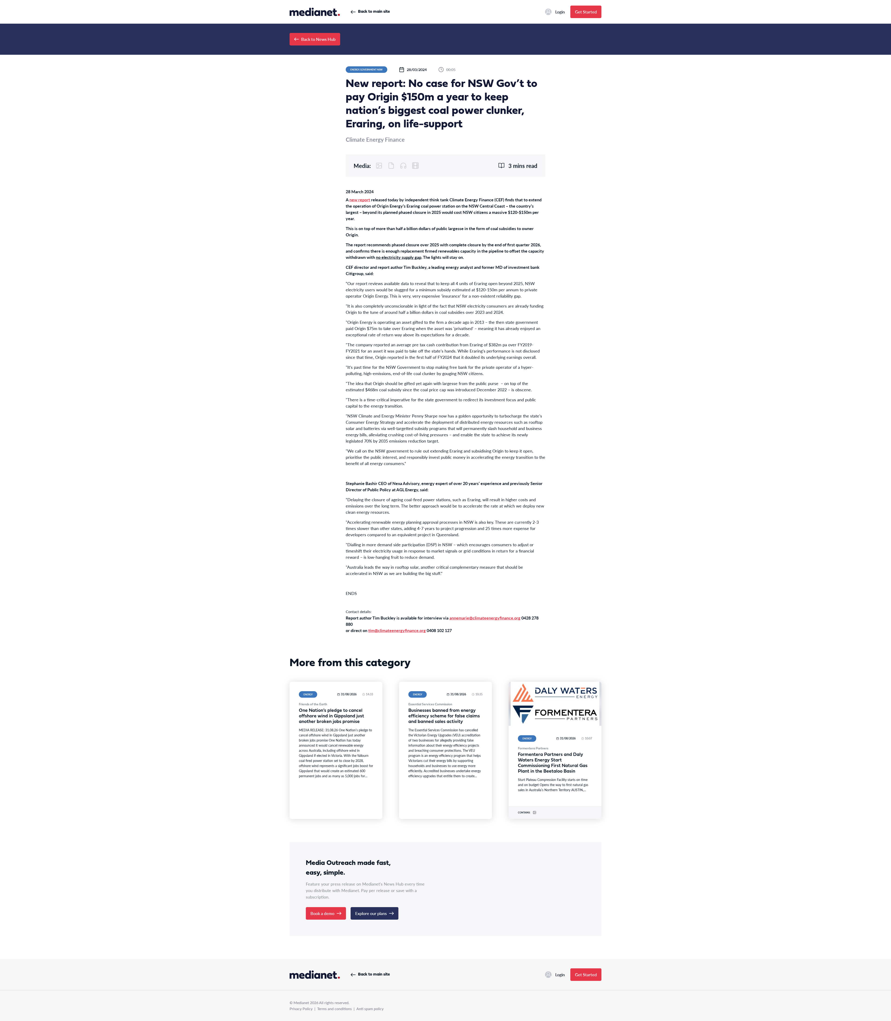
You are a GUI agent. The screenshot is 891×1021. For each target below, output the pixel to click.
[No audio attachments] (403, 165)
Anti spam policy (370, 1008)
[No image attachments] (379, 165)
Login (560, 12)
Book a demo (322, 913)
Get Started (586, 12)
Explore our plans (371, 913)
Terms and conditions (334, 1008)
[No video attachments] (415, 165)
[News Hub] (315, 12)
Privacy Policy (301, 1008)
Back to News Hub (318, 39)
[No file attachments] (391, 165)
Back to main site (374, 12)
